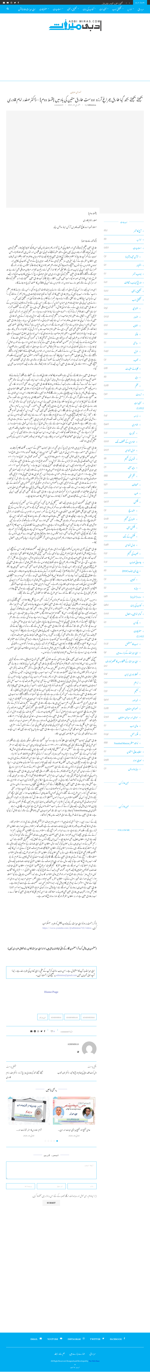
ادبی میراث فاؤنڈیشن (26, 9)
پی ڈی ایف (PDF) (121, 570)
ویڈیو (121, 588)
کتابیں (119, 579)
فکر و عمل (121, 734)
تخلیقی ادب (117, 9)
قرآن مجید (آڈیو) (121, 256)
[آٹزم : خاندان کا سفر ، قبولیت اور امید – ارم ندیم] (29, 1111)
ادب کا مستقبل (121, 644)
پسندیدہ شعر (122, 273)
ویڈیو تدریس (121, 768)
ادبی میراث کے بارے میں (121, 652)
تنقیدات (102, 9)
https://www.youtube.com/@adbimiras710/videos (66, 927)
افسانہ (121, 316)
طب (121, 493)
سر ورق (141, 9)
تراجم (121, 682)
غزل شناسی (119, 450)
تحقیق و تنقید (72, 9)
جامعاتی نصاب (122, 562)
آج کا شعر (122, 230)
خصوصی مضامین (75, 92)
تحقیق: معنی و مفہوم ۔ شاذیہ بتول (112, 3)
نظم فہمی (119, 476)
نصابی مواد (122, 760)
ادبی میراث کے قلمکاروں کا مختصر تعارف (121, 661)
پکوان (121, 622)
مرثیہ (121, 377)
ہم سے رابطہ (59, 1353)
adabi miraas (72, 1017)
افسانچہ (121, 308)
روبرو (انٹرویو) (122, 596)
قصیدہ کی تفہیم (121, 553)
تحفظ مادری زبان (121, 674)
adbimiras (91, 104)
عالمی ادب (121, 725)
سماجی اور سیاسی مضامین (121, 717)
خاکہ (121, 334)
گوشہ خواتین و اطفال (122, 613)
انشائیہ (121, 325)
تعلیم (121, 691)
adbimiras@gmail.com (66, 975)
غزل (121, 351)
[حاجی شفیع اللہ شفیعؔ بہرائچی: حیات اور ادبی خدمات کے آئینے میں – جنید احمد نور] (74, 1111)
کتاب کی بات (88, 9)
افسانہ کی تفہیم (119, 519)
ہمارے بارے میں (77, 1353)
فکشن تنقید (119, 527)
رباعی (121, 342)
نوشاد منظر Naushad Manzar (121, 743)
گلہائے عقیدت (121, 368)
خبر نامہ (121, 700)
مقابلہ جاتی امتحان (122, 751)
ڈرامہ (121, 415)
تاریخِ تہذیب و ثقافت (122, 282)
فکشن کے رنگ (119, 536)
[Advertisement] (75, 59)
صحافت (121, 484)
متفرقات (43, 9)
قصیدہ (121, 360)
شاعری (121, 424)
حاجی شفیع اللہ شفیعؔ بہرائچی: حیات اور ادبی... (74, 1129)
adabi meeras (89, 1017)
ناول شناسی (119, 545)
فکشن (121, 502)
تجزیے (119, 433)
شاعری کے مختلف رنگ (119, 441)
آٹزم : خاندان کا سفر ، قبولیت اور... (29, 1129)
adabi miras (56, 1017)
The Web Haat (94, 1360)
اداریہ (129, 9)
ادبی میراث (42, 1017)
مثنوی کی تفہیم (119, 458)
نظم (121, 385)
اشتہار (122, 265)
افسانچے (119, 510)
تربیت (122, 394)
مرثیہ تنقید (119, 467)
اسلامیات (57, 9)
